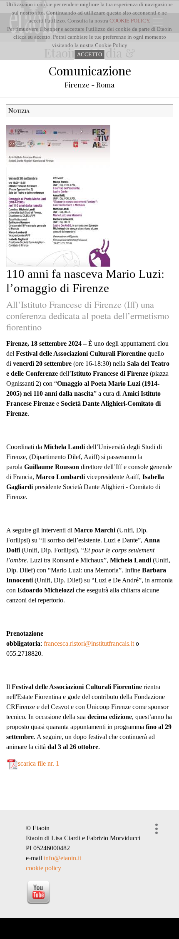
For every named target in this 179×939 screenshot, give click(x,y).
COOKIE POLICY (129, 20)
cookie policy (43, 868)
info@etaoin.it (62, 858)
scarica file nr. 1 (38, 763)
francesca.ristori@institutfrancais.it (89, 643)
